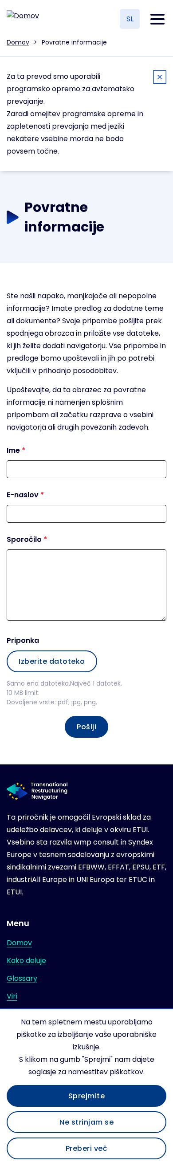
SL (130, 19)
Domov (18, 42)
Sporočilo (24, 539)
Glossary (22, 978)
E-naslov (23, 495)
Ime (13, 450)
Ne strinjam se (86, 1122)
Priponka (23, 640)
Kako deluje (26, 960)
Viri (12, 996)
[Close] (159, 78)
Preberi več (87, 1148)
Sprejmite (86, 1096)
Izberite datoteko (52, 661)
